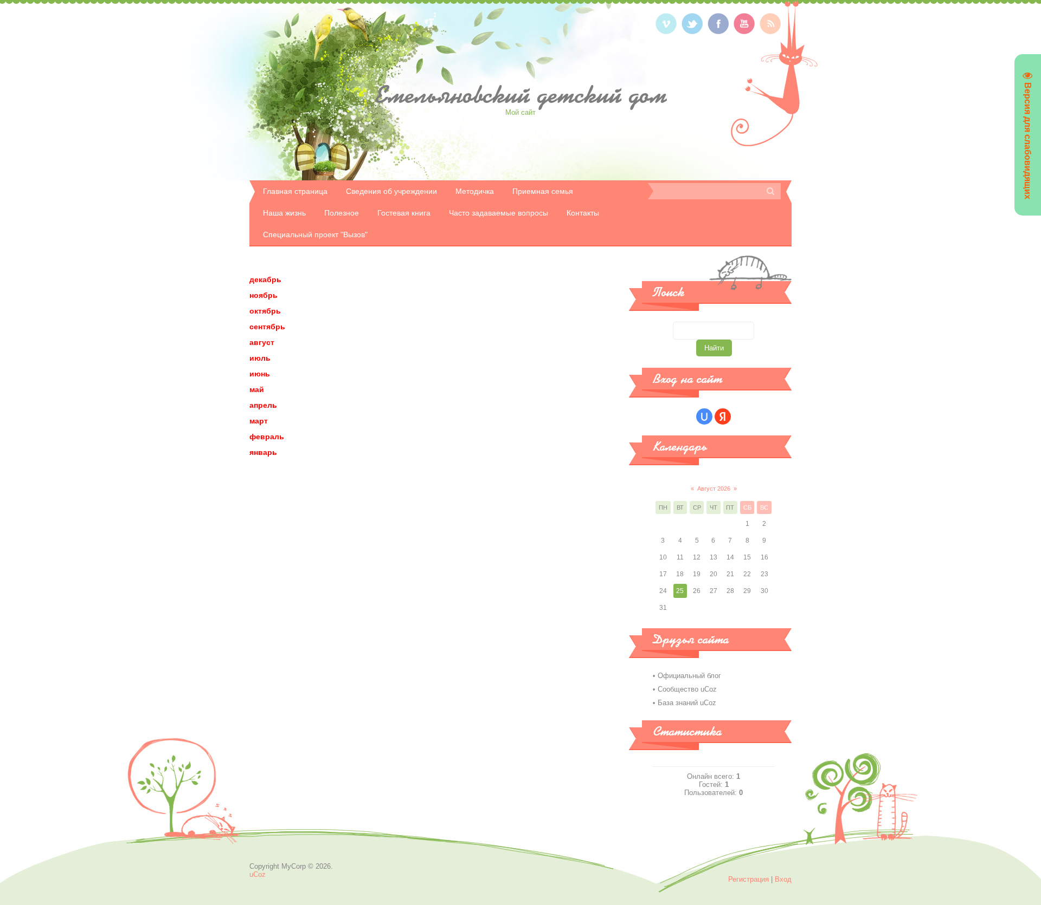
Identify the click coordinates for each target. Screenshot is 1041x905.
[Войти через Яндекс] (723, 416)
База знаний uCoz (687, 703)
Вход (783, 879)
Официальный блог (689, 676)
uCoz (257, 874)
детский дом (520, 94)
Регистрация (748, 879)
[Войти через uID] (704, 416)
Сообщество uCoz (687, 689)
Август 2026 (713, 488)
